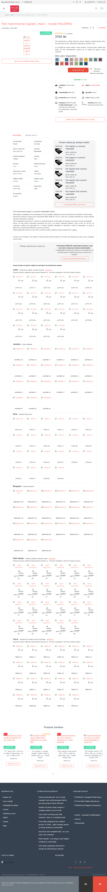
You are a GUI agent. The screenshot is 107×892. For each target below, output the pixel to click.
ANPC (70, 867)
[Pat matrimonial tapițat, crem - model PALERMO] (76, 60)
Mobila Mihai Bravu (91, 801)
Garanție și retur (9, 813)
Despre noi (7, 797)
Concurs (77, 819)
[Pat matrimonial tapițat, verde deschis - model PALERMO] (76, 64)
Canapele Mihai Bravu (92, 797)
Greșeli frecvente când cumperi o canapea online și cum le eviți (51, 808)
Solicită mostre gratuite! (74, 259)
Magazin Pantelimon (92, 805)
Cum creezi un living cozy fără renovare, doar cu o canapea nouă (52, 815)
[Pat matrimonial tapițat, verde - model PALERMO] (81, 64)
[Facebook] (90, 27)
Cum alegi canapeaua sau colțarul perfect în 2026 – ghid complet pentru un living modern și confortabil (54, 824)
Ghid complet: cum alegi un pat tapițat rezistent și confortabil (54, 840)
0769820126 (28, 2)
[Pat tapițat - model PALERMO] (57, 60)
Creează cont (101, 2)
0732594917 (79, 797)
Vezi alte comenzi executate (26, 61)
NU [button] (86, 884)
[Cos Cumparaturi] (102, 8)
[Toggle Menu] (4, 8)
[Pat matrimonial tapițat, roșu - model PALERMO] (67, 64)
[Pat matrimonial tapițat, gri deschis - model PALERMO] (91, 60)
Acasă (7, 15)
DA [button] (100, 884)
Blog (4, 826)
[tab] (16, 135)
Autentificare (90, 2)
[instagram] (77, 2)
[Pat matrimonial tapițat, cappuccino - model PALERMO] (71, 60)
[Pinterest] (93, 27)
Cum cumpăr (8, 801)
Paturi (12, 15)
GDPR (5, 817)
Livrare (5, 809)
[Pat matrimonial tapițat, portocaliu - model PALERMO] (62, 64)
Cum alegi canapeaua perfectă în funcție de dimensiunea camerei (51, 847)
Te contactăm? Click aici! (74, 204)
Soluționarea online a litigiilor (82, 867)
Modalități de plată (10, 805)
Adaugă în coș (78, 70)
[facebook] (73, 2)
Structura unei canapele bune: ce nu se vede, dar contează (54, 833)
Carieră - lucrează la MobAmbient (87, 815)
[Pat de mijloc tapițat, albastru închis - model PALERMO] (86, 64)
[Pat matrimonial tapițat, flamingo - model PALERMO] (81, 60)
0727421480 (79, 801)
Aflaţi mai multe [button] (7, 885)
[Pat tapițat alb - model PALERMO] (62, 60)
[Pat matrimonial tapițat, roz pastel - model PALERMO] (71, 64)
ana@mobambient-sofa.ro (11, 2)
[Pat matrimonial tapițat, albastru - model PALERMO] (67, 60)
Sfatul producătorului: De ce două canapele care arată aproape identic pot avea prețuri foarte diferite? (53, 800)
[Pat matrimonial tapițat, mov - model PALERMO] (100, 60)
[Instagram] (80, 862)
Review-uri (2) (31, 135)
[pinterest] (80, 2)
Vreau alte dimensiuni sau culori (80, 119)
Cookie (5, 821)
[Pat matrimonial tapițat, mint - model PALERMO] (95, 60)
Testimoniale (79, 823)
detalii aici (48, 270)
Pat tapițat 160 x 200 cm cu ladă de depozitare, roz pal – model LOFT (13, 753)
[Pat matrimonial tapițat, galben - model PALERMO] (86, 60)
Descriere (17, 135)
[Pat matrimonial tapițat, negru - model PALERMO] (57, 64)
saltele (74, 230)
